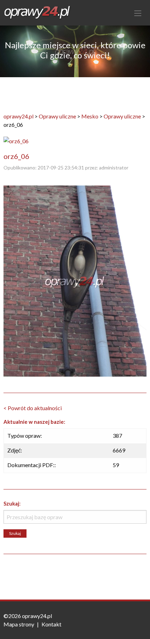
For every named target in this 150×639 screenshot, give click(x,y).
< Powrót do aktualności (32, 408)
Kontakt (51, 624)
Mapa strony (18, 624)
